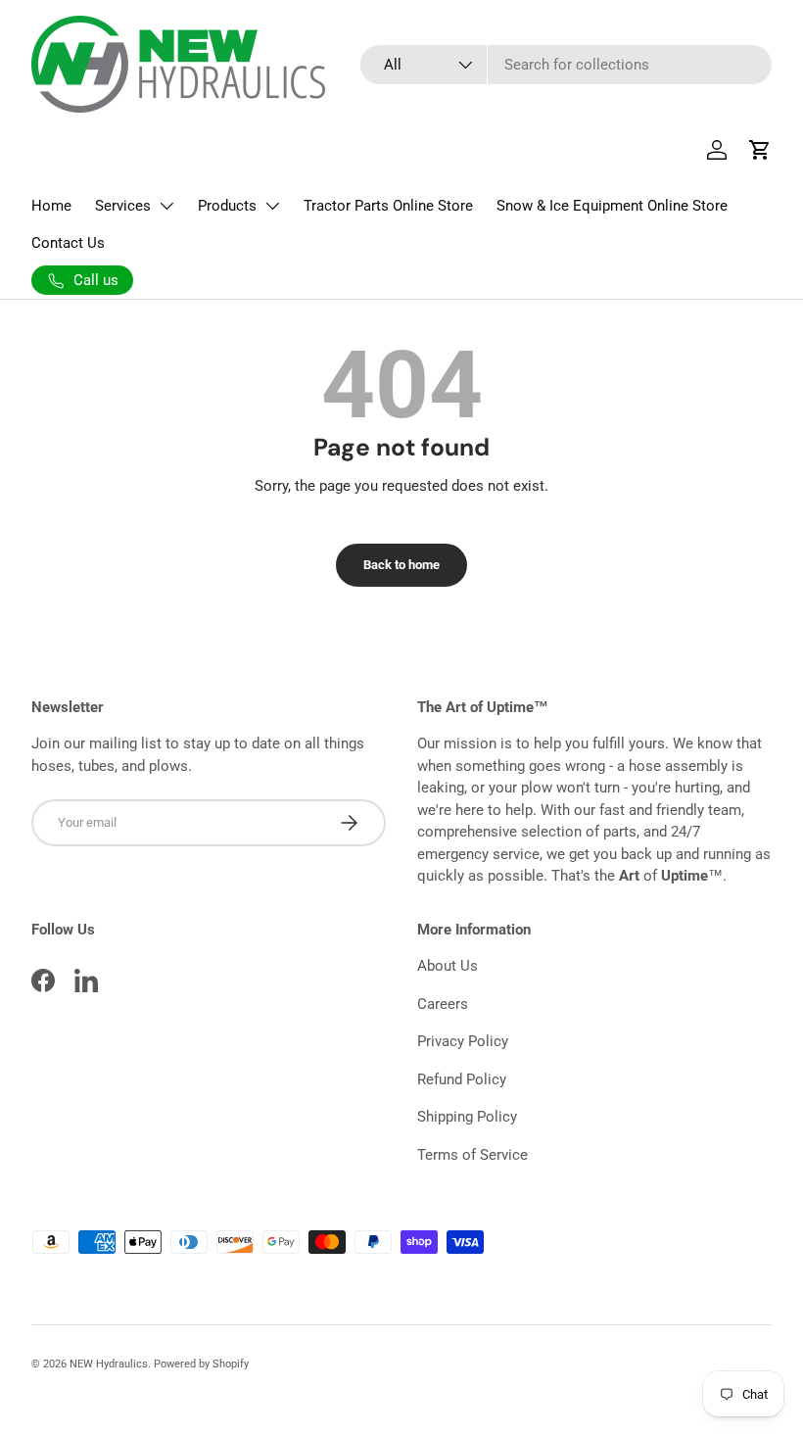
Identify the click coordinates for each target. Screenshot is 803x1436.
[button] (759, 149)
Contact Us (68, 243)
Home (51, 206)
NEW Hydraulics (109, 1364)
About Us (447, 966)
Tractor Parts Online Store (388, 206)
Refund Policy (461, 1079)
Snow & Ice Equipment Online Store (612, 206)
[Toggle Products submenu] (272, 205)
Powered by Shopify (201, 1364)
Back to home (401, 564)
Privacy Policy (462, 1041)
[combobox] (566, 64)
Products (227, 206)
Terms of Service (472, 1155)
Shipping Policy (467, 1116)
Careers (442, 1004)
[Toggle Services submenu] (166, 205)
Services (123, 206)
